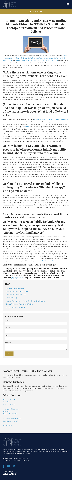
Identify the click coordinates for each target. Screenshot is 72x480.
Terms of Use (7, 460)
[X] (14, 466)
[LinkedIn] (8, 466)
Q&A (7, 283)
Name (7, 320)
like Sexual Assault (40, 119)
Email (7, 335)
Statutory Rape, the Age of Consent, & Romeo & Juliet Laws (25, 301)
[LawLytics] (10, 473)
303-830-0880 (37, 11)
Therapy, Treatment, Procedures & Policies (19, 304)
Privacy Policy (17, 460)
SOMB (27, 127)
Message (8, 342)
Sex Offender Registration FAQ (16, 295)
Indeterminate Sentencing (50, 261)
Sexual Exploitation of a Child (15, 288)
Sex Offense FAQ (11, 298)
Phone (7, 328)
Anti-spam (26, 460)
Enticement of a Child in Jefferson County (34, 58)
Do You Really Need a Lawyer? (16, 307)
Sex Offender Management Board (17, 291)
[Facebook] (4, 466)
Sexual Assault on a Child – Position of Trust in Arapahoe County (37, 60)
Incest (10, 122)
